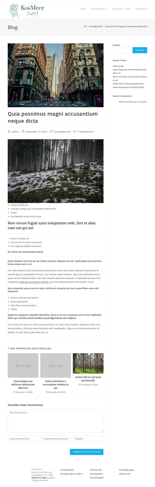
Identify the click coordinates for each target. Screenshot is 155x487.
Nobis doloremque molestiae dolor (128, 87)
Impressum (36, 469)
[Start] (85, 26)
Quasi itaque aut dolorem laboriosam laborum (23, 385)
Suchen (116, 45)
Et (17, 274)
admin (15, 131)
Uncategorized (62, 131)
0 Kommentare (86, 131)
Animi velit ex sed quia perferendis (88, 378)
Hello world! (118, 66)
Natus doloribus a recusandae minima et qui (55, 385)
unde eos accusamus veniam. (34, 281)
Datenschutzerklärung (41, 472)
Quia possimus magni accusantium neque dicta (126, 26)
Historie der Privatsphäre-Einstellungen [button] (97, 473)
